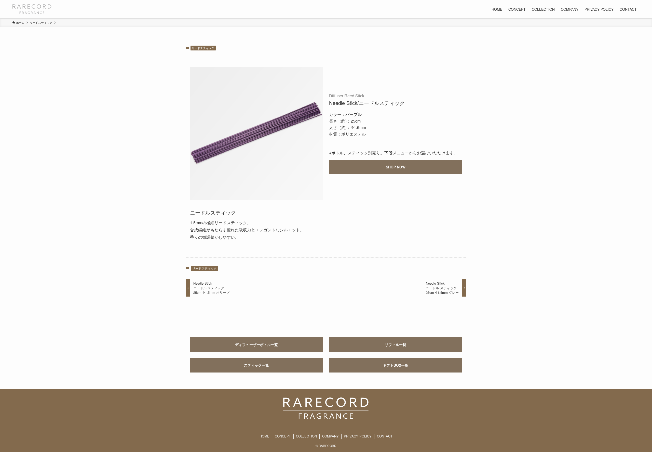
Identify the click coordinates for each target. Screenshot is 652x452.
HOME (264, 436)
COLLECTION (306, 436)
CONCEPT (283, 436)
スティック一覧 (256, 365)
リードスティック (203, 48)
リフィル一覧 (395, 344)
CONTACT (384, 436)
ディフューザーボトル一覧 (256, 344)
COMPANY (330, 436)
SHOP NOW (395, 166)
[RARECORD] (32, 9)
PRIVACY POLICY (358, 436)
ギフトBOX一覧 (395, 365)
